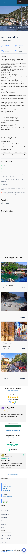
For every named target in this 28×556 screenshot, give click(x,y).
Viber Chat (5, 488)
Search (3, 520)
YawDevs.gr (10, 550)
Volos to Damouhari (8, 285)
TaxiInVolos (4, 551)
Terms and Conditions (6, 535)
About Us (3, 524)
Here (2, 124)
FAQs (7, 122)
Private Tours (4, 517)
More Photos (23, 27)
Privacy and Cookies (6, 538)
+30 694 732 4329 (7, 486)
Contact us (3, 527)
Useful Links (4, 542)
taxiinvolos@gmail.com (7, 496)
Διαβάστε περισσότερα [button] (6, 419)
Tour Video (12, 27)
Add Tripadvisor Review (13, 474)
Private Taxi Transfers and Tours (8, 511)
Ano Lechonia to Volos (8, 376)
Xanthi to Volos (6, 346)
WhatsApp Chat (6, 490)
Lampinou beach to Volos (9, 315)
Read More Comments (13, 390)
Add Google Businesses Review (13, 430)
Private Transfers (5, 514)
